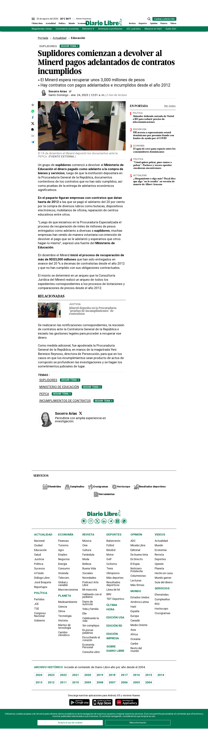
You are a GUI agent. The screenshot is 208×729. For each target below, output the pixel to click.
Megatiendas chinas (42, 29)
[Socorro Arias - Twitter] (70, 91)
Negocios (64, 559)
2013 (39, 682)
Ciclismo (111, 563)
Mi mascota (89, 589)
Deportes (143, 23)
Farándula (88, 554)
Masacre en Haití (153, 29)
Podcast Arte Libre (90, 584)
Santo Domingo (58, 95)
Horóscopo (161, 608)
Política (62, 23)
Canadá (135, 620)
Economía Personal (88, 646)
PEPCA (44, 394)
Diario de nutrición (87, 603)
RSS (157, 603)
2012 (51, 682)
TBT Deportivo (115, 598)
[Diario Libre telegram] (110, 521)
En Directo (136, 559)
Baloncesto (113, 540)
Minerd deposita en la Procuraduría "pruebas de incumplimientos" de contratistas (92, 311)
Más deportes (114, 577)
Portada (43, 38)
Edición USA (139, 129)
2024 (39, 675)
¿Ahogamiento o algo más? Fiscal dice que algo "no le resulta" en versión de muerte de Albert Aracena (154, 182)
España (134, 611)
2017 (124, 675)
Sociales (87, 573)
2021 (75, 675)
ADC (133, 540)
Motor (110, 554)
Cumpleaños (162, 599)
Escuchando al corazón (91, 639)
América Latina (139, 601)
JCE (36, 603)
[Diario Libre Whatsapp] (124, 521)
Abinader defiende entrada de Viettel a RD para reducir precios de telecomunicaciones (153, 119)
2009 (87, 682)
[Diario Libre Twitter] (97, 521)
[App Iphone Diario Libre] (102, 702)
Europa (134, 615)
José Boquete (42, 582)
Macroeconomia (68, 589)
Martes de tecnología (64, 626)
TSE (36, 608)
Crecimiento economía (67, 29)
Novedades (89, 577)
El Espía (135, 563)
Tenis (109, 568)
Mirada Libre (137, 545)
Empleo (62, 554)
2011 (63, 682)
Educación (40, 550)
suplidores (48, 380)
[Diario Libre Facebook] (84, 521)
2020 (87, 675)
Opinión (153, 23)
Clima (61, 611)
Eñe (84, 613)
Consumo (64, 568)
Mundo (72, 23)
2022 (63, 675)
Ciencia (62, 606)
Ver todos (170, 106)
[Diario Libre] (104, 22)
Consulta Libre (91, 652)
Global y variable (63, 584)
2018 (112, 675)
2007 (112, 682)
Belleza (86, 563)
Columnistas (138, 575)
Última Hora (37, 23)
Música (86, 540)
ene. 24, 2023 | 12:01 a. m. (88, 95)
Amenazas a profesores (110, 29)
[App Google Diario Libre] (79, 702)
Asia (133, 629)
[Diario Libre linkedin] (104, 521)
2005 (136, 682)
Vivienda (63, 573)
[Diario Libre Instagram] (90, 521)
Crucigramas (162, 613)
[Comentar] (32, 129)
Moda (85, 559)
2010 (75, 682)
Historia (63, 620)
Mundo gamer (163, 577)
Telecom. (64, 577)
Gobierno (39, 620)
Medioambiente (67, 601)
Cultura (86, 550)
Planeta (163, 23)
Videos (173, 23)
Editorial (135, 550)
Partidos (39, 599)
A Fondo (39, 573)
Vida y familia (90, 608)
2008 (100, 682)
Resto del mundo (136, 649)
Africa (134, 634)
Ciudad (38, 545)
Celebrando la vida (90, 620)
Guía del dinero (164, 582)
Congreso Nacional (40, 614)
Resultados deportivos (113, 584)
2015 (148, 675)
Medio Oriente (138, 625)
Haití (133, 606)
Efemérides (162, 594)
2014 (160, 675)
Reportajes (40, 587)
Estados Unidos (139, 597)
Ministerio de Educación (59, 387)
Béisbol (110, 550)
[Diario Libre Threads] (117, 521)
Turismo (63, 545)
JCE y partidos (133, 29)
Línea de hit (113, 589)
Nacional (39, 540)
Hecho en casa (164, 573)
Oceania (135, 639)
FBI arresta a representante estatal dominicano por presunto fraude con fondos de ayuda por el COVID (153, 135)
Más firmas (137, 585)
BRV (108, 594)
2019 (100, 675)
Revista (132, 23)
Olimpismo (113, 573)
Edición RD (114, 625)
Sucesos (39, 568)
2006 (124, 682)
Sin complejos (90, 625)
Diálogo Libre (42, 577)
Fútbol (110, 545)
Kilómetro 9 (88, 29)
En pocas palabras (87, 631)
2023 (51, 675)
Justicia (75, 304)
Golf (108, 559)
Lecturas (135, 580)
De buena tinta (139, 554)
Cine (85, 545)
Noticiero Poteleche (136, 570)
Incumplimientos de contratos (65, 400)
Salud (37, 554)
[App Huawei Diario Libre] (127, 702)
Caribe (134, 643)
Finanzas (63, 540)
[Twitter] (80, 413)
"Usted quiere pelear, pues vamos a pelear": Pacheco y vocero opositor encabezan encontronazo (152, 165)
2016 (136, 675)
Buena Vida (89, 568)
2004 (148, 682)
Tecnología (65, 615)
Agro (61, 550)
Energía (62, 563)
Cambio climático (64, 634)
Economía (82, 23)
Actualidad (51, 23)
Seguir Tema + (69, 46)
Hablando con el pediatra (92, 596)
